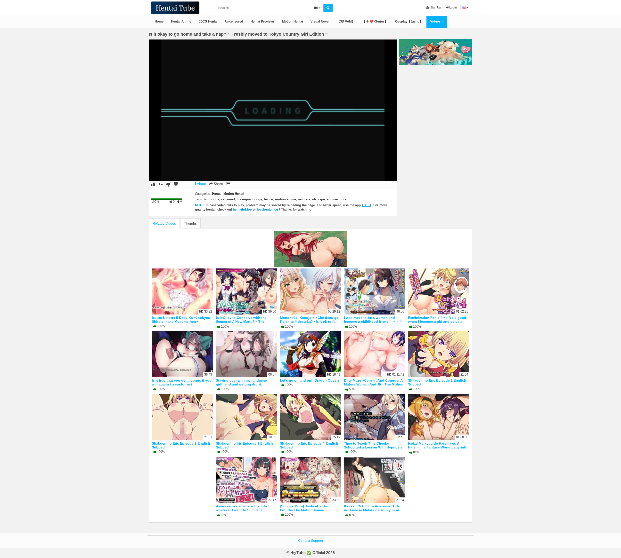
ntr (314, 199)
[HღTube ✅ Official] (175, 7)
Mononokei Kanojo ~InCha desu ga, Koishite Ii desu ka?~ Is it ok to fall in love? (309, 321)
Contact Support (310, 540)
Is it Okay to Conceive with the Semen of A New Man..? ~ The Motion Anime (241, 321)
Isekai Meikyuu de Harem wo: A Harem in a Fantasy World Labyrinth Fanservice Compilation (437, 447)
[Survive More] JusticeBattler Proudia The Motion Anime (304, 508)
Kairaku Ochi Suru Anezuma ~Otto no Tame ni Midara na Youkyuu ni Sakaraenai (372, 510)
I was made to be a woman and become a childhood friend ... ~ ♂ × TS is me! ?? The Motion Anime (373, 321)
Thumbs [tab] (190, 223)
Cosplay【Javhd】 (409, 21)
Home (159, 21)
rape (321, 199)
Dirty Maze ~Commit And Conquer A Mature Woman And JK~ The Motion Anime (373, 384)
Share (218, 184)
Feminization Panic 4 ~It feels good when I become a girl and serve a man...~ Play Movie (437, 321)
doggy (257, 199)
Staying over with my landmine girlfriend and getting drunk (241, 382)
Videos (435, 21)
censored (228, 199)
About (201, 184)
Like (159, 184)
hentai (268, 199)
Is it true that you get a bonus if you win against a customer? (182, 382)
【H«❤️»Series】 (375, 21)
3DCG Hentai (208, 21)
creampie (244, 199)
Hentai (216, 194)
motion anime (285, 199)
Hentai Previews (263, 21)
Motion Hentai (292, 21)
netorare (304, 199)
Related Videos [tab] (164, 223)
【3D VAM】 (346, 21)
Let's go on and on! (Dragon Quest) (309, 380)
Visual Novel (319, 21)
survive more (336, 199)
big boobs (211, 199)
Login (453, 7)
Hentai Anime (181, 21)
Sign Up (435, 7)
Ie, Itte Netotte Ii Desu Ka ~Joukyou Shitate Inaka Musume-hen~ (181, 319)
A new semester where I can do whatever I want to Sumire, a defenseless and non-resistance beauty (242, 512)
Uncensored (234, 21)
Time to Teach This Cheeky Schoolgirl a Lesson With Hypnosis (373, 445)
